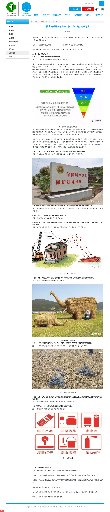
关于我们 (88, 15)
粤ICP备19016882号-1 (78, 507)
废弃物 (11, 38)
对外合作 (78, 15)
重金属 (11, 30)
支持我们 (88, 9)
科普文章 (57, 15)
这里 (70, 492)
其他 (10, 57)
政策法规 (12, 53)
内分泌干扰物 (13, 41)
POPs (11, 26)
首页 (36, 15)
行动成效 (99, 15)
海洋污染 (12, 45)
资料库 (67, 15)
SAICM (11, 49)
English (75, 9)
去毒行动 (46, 15)
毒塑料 (11, 34)
